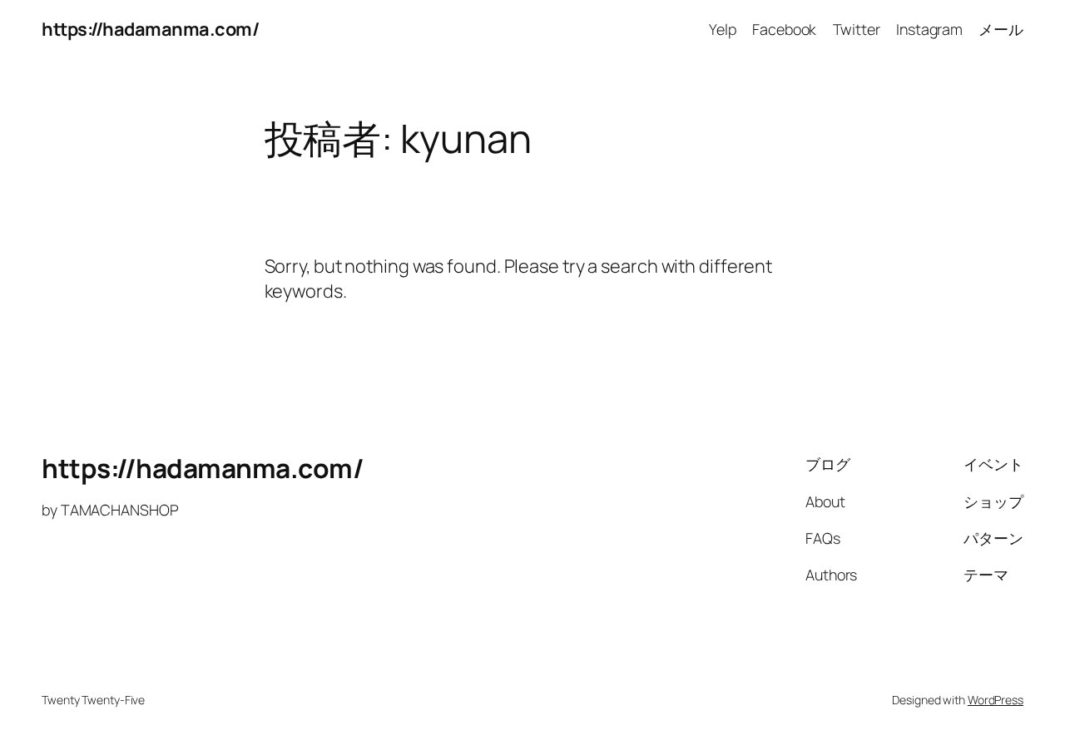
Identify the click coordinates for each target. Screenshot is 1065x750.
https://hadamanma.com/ (150, 29)
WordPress (995, 700)
